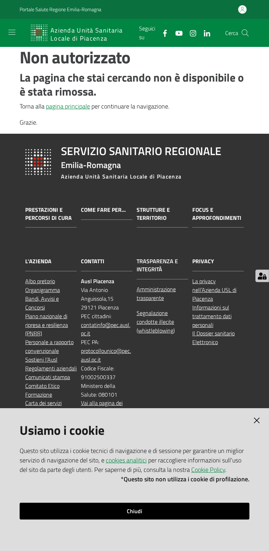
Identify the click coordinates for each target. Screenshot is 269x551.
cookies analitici (126, 460)
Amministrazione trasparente (156, 293)
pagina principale (68, 106)
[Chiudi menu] (243, 14)
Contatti (92, 261)
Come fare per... (103, 210)
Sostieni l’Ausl (41, 359)
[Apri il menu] (12, 32)
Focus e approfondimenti (216, 214)
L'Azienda (38, 261)
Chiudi (134, 511)
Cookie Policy (208, 469)
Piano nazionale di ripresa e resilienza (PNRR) (46, 325)
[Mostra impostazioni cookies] (262, 276)
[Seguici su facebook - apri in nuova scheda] (162, 32)
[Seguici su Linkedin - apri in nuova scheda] (204, 32)
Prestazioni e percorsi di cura (48, 214)
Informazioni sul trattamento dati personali (212, 316)
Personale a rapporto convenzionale (49, 346)
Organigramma (42, 290)
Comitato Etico (42, 386)
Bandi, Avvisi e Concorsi (42, 303)
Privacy (203, 261)
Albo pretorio (40, 281)
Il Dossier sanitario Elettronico (213, 337)
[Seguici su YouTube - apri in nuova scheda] (176, 32)
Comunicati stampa (47, 377)
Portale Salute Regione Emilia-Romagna (60, 9)
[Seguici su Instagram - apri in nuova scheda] (190, 32)
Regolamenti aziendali (51, 368)
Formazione (38, 394)
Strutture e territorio (153, 214)
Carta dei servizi (43, 403)
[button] (245, 33)
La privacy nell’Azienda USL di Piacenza (214, 290)
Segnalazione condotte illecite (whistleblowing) (156, 322)
